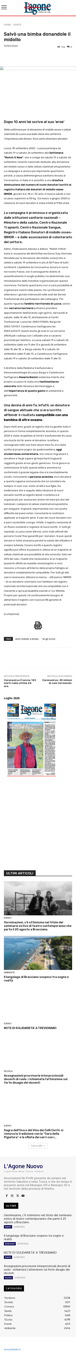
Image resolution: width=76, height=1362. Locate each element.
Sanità (17, 24)
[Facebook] (6, 1196)
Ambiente (9, 972)
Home (7, 24)
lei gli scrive (48, 638)
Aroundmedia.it (12, 1349)
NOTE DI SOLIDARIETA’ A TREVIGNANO (30, 1028)
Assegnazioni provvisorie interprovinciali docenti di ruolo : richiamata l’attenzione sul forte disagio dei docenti (35, 1079)
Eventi (7, 918)
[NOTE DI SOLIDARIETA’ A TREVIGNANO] (38, 1004)
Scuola (8, 1071)
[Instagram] (12, 1196)
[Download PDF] (38, 627)
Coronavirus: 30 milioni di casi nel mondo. (57, 682)
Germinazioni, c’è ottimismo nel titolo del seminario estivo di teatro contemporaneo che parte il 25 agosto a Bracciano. (38, 926)
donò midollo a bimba (27, 638)
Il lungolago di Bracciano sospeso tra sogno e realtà (34, 1237)
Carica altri (37, 1145)
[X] (17, 1196)
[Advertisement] (38, 825)
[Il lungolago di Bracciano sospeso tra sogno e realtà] (38, 953)
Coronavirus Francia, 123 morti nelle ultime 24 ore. (20, 683)
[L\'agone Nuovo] (38, 8)
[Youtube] (23, 1196)
